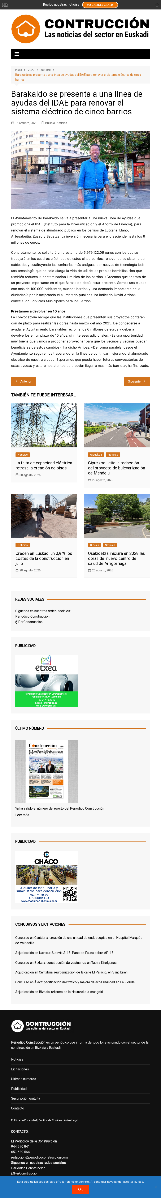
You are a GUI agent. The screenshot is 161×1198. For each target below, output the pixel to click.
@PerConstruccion (29, 622)
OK (80, 1189)
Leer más (22, 815)
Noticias (62, 123)
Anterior (25, 381)
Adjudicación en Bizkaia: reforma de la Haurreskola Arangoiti (59, 992)
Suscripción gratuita (25, 1098)
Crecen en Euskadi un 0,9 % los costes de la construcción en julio (44, 558)
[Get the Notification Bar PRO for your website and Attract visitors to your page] (4, 4)
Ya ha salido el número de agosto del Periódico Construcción (59, 808)
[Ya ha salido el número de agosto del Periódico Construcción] (46, 772)
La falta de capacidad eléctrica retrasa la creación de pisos (44, 465)
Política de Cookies (50, 1120)
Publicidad (19, 1089)
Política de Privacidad (24, 1120)
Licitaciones (20, 1069)
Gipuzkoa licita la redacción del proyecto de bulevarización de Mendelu (116, 468)
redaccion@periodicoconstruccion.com (39, 1157)
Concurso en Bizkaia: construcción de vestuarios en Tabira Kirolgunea (66, 963)
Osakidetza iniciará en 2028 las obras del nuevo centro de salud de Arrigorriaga (116, 558)
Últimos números (23, 1079)
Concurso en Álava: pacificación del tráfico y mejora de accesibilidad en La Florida (75, 982)
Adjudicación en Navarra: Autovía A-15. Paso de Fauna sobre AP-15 (64, 953)
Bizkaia (50, 123)
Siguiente (134, 381)
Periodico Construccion (32, 616)
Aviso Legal (71, 1120)
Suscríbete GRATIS (100, 4)
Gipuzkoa (96, 454)
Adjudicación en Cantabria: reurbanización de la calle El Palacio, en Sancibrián (71, 972)
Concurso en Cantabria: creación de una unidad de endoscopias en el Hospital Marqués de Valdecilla (78, 940)
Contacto (17, 1108)
